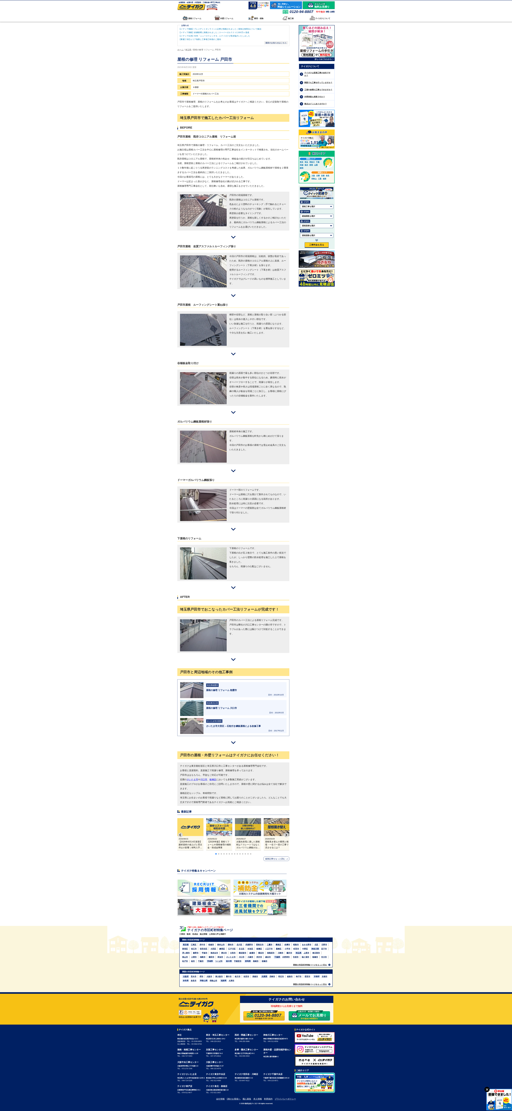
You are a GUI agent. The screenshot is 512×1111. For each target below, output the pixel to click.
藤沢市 (289, 953)
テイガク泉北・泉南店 (216, 1086)
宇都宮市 (237, 961)
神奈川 (312, 162)
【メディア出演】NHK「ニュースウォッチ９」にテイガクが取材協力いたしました (214, 36)
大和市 (233, 953)
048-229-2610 (216, 1041)
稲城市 (211, 945)
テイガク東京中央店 (215, 1074)
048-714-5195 (187, 1081)
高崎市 (256, 961)
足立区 (241, 949)
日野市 (324, 945)
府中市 (202, 945)
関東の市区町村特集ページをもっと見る (310, 965)
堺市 (201, 976)
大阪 (313, 176)
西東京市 (260, 945)
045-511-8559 (273, 1041)
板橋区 (212, 779)
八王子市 (269, 949)
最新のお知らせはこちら (276, 43)
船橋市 (315, 957)
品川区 (239, 945)
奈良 (327, 176)
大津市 (231, 981)
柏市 (193, 961)
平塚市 (204, 953)
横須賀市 (242, 953)
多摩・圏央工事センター (246, 1049)
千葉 (317, 162)
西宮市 (307, 976)
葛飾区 (278, 949)
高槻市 (255, 976)
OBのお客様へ (234, 1099)
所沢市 (259, 957)
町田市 (296, 949)
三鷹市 (269, 945)
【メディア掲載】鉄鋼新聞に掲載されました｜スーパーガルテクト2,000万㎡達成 (214, 32)
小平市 (287, 949)
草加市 (220, 957)
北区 (316, 945)
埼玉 (306, 162)
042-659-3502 (244, 1056)
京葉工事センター (214, 1049)
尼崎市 (272, 976)
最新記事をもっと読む (275, 859)
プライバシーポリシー (285, 1099)
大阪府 (186, 976)
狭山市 (185, 957)
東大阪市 (219, 976)
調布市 (230, 945)
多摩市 (287, 945)
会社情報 (220, 1099)
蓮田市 (211, 957)
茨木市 (193, 976)
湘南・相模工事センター (189, 1049)
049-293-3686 (244, 1041)
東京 (301, 162)
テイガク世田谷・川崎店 (246, 1074)
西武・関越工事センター (246, 1035)
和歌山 (314, 179)
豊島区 (278, 945)
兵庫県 (264, 976)
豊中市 (229, 976)
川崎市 (280, 953)
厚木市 (224, 953)
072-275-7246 (187, 1069)
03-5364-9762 (196, 1044)
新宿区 (185, 949)
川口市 (203, 779)
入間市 (194, 957)
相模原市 (271, 953)
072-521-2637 (216, 1093)
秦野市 (196, 953)
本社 (179, 1035)
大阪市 (209, 976)
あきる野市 (306, 945)
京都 (323, 176)
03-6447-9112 (244, 1081)
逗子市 (324, 949)
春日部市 (316, 953)
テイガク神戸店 (184, 1086)
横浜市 (261, 953)
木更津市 (286, 957)
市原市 (296, 957)
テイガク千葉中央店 (273, 1074)
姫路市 (290, 976)
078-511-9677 (187, 1093)
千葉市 (201, 961)
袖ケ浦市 (305, 957)
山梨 (316, 165)
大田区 (213, 949)
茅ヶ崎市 (186, 953)
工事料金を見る (316, 245)
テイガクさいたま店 (187, 1074)
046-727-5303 (187, 1056)
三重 (319, 179)
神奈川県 (315, 949)
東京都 (186, 945)
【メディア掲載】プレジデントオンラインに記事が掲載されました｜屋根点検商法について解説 (220, 29)
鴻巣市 (202, 957)
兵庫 (318, 176)
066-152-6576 (216, 1069)
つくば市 (219, 961)
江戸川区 (232, 949)
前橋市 (264, 961)
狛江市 (194, 949)
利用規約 (268, 1099)
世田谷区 (203, 949)
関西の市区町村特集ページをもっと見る (310, 984)
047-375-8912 (216, 1056)
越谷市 (268, 957)
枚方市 (237, 976)
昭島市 (296, 945)
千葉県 (277, 957)
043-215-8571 (273, 1081)
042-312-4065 (216, 1081)
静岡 (301, 168)
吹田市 (246, 976)
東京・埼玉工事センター (217, 1035)
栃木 (306, 165)
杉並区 (250, 949)
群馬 (311, 165)
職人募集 (247, 1099)
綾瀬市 (252, 953)
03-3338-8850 (196, 1041)
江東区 (193, 945)
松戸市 (185, 961)
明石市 (281, 976)
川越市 (250, 957)
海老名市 (214, 953)
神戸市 (298, 976)
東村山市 (221, 945)
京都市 (324, 976)
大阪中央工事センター (188, 1062)
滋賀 (324, 179)
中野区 (305, 949)
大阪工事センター (214, 1062)
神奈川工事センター (273, 1035)
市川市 (324, 957)
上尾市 (306, 953)
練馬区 (222, 949)
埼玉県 (298, 953)
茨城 (301, 165)
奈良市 (193, 981)
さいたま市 (192, 779)
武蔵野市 (249, 945)
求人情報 (257, 1099)
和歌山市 (213, 981)
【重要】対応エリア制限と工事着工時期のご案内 (200, 39)
